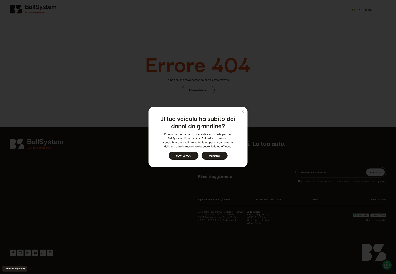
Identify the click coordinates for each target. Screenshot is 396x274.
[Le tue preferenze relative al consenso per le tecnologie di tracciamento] (14, 269)
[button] (242, 111)
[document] (198, 137)
